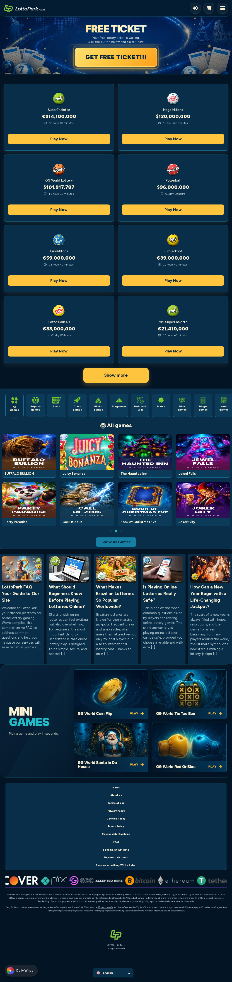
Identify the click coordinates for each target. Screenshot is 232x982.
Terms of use (116, 803)
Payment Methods (116, 857)
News (116, 787)
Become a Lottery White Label (116, 865)
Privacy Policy (116, 811)
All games (119, 425)
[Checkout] (210, 8)
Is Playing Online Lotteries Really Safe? (160, 593)
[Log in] (195, 8)
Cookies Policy (116, 818)
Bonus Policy (116, 826)
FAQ (116, 841)
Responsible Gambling (116, 834)
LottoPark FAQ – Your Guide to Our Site (20, 593)
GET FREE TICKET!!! (116, 57)
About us (116, 795)
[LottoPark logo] (24, 8)
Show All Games (116, 542)
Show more (116, 375)
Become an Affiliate (116, 849)
